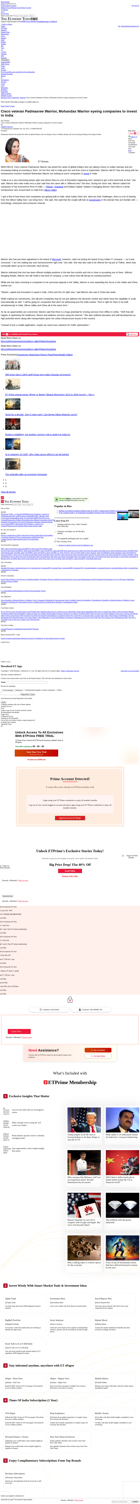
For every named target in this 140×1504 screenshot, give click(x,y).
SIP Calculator (53, 568)
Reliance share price (111, 553)
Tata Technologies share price (33, 557)
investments (95, 200)
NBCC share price (14, 555)
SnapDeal (51, 341)
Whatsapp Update (12, 629)
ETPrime (4, 28)
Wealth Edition (66, 354)
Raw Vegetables (93, 600)
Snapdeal (58, 186)
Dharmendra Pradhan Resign (17, 520)
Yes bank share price (11, 551)
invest (86, 173)
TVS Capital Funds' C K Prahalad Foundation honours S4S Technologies (87, 513)
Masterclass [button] (5, 34)
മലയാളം (45, 21)
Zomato (35, 539)
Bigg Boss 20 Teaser (23, 518)
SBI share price (66, 551)
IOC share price (63, 555)
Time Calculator (63, 568)
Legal (3, 84)
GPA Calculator (85, 568)
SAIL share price (86, 555)
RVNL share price (54, 551)
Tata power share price (79, 551)
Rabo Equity (71, 545)
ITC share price (72, 553)
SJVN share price (98, 555)
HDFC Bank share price (26, 551)
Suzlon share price (19, 549)
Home (3, 26)
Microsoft (56, 259)
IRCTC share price (60, 553)
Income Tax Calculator (30, 568)
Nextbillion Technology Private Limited (45, 579)
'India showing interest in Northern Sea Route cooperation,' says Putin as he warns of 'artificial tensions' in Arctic (92, 652)
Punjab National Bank (8, 638)
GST (2, 86)
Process (11, 72)
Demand (18, 591)
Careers (3, 52)
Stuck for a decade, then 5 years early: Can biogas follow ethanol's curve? (41, 414)
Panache (4, 58)
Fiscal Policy (25, 591)
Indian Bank (20, 638)
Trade (3, 68)
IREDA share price (32, 549)
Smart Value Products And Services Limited (16, 579)
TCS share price (26, 555)
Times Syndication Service (70, 671)
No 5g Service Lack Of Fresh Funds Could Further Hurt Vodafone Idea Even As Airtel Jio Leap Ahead (36, 612)
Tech (2, 48)
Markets (3, 30)
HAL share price (124, 553)
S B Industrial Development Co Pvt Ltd (107, 579)
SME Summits (6, 94)
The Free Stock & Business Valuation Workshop (31, 522)
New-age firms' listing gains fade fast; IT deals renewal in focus (9, 652)
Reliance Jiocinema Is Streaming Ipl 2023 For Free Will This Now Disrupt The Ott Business (91, 618)
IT (2, 78)
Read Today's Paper (8, 106)
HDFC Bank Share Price (18, 524)
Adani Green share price (90, 557)
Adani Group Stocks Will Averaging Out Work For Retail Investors (28, 616)
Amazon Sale (30, 537)
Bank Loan (89, 545)
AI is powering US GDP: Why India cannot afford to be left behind (37, 454)
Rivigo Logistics (6, 535)
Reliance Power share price (13, 557)
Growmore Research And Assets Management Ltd (76, 579)
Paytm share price (124, 551)
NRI (2, 56)
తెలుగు (54, 21)
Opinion (4, 54)
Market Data (5, 32)
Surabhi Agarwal (7, 127)
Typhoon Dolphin (25, 516)
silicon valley (33, 341)
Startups (22, 98)
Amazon (46, 535)
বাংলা (36, 21)
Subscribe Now (6, 724)
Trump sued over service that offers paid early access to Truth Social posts (50, 657)
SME (2, 40)
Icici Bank (102, 600)
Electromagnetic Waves (38, 591)
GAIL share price (110, 555)
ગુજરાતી (28, 21)
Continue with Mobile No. (92, 1009)
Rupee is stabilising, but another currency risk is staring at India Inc (37, 434)
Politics (3, 42)
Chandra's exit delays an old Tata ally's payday (71, 532)
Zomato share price (11, 553)
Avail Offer (70, 871)
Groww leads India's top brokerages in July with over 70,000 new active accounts (112, 652)
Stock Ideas (5, 600)
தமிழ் (50, 21)
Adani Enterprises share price (71, 557)
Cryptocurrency (25, 535)
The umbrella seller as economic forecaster (26, 474)
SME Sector (5, 64)
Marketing (4, 88)
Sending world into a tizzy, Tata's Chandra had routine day (72, 525)
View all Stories (8, 492)
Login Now (5, 714)
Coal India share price (61, 559)
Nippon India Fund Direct (13, 614)
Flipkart (49, 186)
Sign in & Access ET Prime (70, 818)
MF (2, 46)
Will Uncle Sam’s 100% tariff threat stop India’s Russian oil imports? (38, 374)
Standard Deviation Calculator (11, 568)
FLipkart (19, 539)
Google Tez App (27, 539)
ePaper (55, 354)
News (3, 36)
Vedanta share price (39, 555)
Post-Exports (25, 72)
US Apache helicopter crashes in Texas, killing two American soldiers (51, 647)
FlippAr (37, 537)
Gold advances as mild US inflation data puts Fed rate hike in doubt (91, 647)
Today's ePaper (7, 24)
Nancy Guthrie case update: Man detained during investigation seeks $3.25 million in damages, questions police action (51, 652)
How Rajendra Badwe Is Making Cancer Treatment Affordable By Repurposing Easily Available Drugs (44, 600)
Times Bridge (9, 537)
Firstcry (33, 535)
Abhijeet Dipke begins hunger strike (29, 526)
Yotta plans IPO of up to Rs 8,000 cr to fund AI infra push (30, 657)
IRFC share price (7, 549)
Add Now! (133, 334)
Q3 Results (35, 629)
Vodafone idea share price (52, 557)
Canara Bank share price (33, 559)
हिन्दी (23, 21)
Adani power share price (109, 551)
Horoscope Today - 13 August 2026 (13, 514)
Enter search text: (7, 16)
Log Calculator (13, 570)
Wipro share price (52, 555)
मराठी (33, 21)
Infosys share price (47, 553)
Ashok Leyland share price (123, 557)
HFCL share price (75, 559)
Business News (6, 98)
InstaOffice (39, 535)
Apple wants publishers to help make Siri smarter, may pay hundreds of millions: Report (30, 652)
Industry (4, 38)
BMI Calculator (74, 568)
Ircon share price (74, 555)
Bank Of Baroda (45, 638)
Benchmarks (5, 2)
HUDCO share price (123, 555)
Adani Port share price (106, 557)
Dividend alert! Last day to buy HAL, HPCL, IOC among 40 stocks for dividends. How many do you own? (71, 652)
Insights (32, 72)
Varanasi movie (12, 526)
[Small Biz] (34, 19)
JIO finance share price (86, 553)
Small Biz (15, 98)
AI (2, 50)
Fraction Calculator (111, 568)
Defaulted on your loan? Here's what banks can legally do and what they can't (10, 657)
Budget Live (63, 545)
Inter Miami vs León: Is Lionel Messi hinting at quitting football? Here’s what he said (30, 647)
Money (3, 76)
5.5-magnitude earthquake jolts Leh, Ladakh (72, 538)
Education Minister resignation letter (39, 520)
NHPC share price (41, 551)
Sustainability (5, 62)
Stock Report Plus (43, 354)
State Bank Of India (58, 638)
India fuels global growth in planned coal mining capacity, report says (10, 647)
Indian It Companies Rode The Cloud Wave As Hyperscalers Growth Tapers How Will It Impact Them (87, 616)
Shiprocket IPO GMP (11, 516)
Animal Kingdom (10, 518)
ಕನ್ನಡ (39, 21)
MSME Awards (6, 96)
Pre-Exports (5, 72)
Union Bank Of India (32, 638)
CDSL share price (48, 559)
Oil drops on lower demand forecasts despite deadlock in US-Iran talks (112, 647)
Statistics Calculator (97, 568)
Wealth (3, 44)
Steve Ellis (16, 535)
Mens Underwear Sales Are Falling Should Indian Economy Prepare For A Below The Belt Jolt (55, 614)
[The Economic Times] (16, 19)
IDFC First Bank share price (91, 559)
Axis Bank (84, 600)
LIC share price (99, 553)
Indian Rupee (23, 629)
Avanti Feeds (80, 545)
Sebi (29, 629)
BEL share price (23, 553)
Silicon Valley (50, 190)
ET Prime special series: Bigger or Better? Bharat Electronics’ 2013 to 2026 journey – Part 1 (49, 394)
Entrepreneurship (7, 74)
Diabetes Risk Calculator (126, 568)
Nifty (2, 4)
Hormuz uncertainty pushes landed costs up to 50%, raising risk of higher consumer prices (93, 511)
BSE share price (19, 559)
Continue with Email (50, 1009)
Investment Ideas (25, 354)
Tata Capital (21, 537)
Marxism (12, 591)
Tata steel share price (94, 551)
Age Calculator (43, 568)
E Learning (5, 591)
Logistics (17, 72)
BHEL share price (35, 553)
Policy (3, 66)
